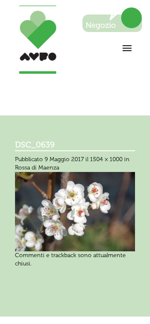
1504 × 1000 (106, 159)
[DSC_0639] (75, 211)
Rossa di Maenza (37, 167)
